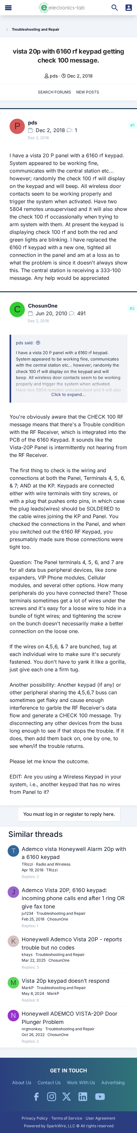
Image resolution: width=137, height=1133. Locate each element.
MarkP (28, 987)
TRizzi (27, 864)
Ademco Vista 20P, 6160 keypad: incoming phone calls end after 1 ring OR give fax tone (73, 898)
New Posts (87, 92)
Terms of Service (66, 1118)
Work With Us (81, 1082)
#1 (132, 125)
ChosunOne (43, 305)
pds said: (25, 342)
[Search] (115, 7)
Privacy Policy (35, 1118)
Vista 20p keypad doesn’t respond (65, 981)
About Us (21, 1082)
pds (54, 75)
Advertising (113, 1082)
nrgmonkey (32, 1028)
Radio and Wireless (53, 864)
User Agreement (100, 1118)
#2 (132, 308)
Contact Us (49, 1082)
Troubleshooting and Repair (61, 913)
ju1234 (27, 913)
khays (27, 954)
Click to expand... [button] (68, 394)
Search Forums (54, 92)
